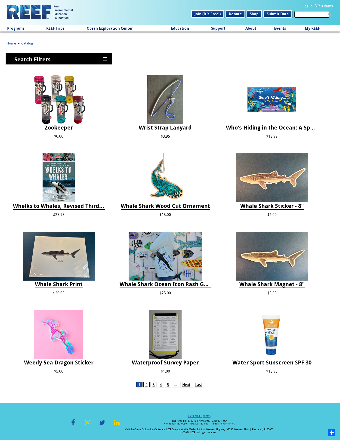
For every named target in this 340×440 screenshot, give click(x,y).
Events (280, 28)
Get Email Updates (199, 416)
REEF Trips (55, 28)
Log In (307, 6)
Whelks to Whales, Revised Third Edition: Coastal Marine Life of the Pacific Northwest (59, 206)
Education (180, 28)
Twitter (102, 425)
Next (186, 384)
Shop (254, 13)
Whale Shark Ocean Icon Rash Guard (165, 284)
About (250, 28)
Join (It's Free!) (208, 13)
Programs (16, 28)
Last (198, 384)
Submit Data (278, 13)
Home (11, 43)
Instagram (88, 425)
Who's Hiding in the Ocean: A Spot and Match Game (272, 127)
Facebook (73, 425)
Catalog (27, 43)
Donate (235, 13)
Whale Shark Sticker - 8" (272, 206)
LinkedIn (117, 425)
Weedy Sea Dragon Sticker (58, 362)
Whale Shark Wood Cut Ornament (165, 206)
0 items (327, 6)
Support (218, 28)
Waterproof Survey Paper (165, 362)
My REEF (312, 28)
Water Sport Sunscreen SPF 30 (272, 362)
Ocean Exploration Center (110, 28)
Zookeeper (59, 127)
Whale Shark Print (59, 284)
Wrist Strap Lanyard (165, 127)
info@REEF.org (227, 423)
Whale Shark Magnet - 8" (272, 284)
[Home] (39, 12)
